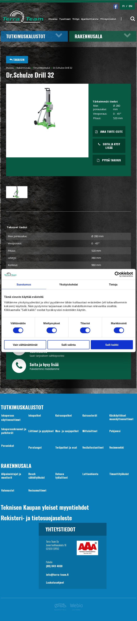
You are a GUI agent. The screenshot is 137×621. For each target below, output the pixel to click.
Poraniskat (7, 446)
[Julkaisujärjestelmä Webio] (75, 609)
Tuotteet (65, 19)
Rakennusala (88, 36)
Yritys (75, 19)
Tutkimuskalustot (25, 36)
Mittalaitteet (89, 431)
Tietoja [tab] (113, 284)
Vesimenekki (116, 447)
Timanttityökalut (41, 67)
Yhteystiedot (108, 19)
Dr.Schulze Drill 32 (62, 67)
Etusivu (53, 19)
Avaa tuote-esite (111, 131)
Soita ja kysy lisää (111, 146)
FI (123, 6)
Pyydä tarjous (111, 160)
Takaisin (18, 59)
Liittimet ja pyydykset (41, 431)
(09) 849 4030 (54, 566)
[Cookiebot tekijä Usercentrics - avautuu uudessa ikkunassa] (117, 274)
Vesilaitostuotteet (93, 447)
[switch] (52, 330)
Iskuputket (34, 415)
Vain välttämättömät (25, 344)
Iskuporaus (7, 415)
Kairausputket (63, 415)
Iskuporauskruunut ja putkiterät (13, 430)
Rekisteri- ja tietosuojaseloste (36, 517)
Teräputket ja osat (66, 447)
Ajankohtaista (89, 19)
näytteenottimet (11, 420)
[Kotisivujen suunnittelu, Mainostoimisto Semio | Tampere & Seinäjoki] (61, 609)
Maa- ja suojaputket (67, 431)
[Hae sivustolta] (130, 17)
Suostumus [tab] (24, 284)
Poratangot (35, 447)
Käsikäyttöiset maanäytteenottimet (121, 417)
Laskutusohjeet (55, 582)
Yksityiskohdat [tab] (68, 284)
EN (130, 6)
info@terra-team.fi (57, 574)
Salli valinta (68, 344)
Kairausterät (89, 415)
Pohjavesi (114, 431)
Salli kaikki (111, 344)
